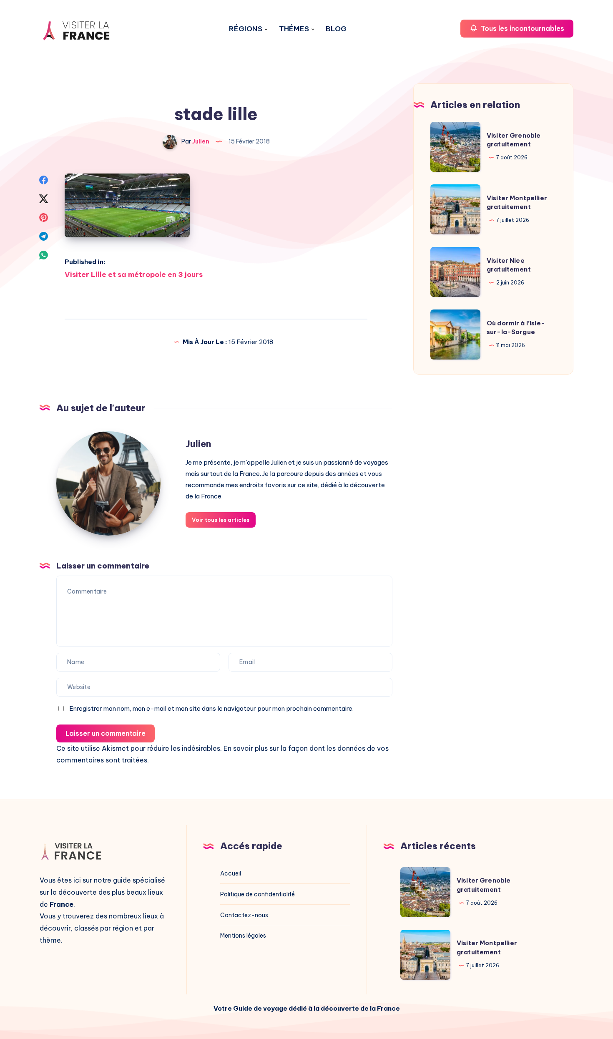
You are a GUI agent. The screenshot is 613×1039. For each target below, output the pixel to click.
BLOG (336, 29)
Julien (198, 444)
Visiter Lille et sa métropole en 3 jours (134, 274)
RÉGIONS (245, 29)
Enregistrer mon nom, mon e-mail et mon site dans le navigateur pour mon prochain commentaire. (211, 708)
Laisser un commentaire (105, 733)
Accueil (230, 873)
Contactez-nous (244, 915)
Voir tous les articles (220, 519)
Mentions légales (243, 935)
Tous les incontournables (521, 28)
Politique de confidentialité (257, 894)
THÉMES (294, 29)
